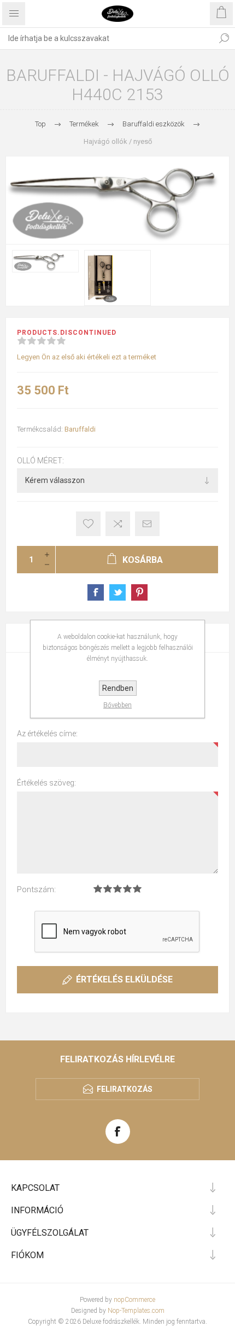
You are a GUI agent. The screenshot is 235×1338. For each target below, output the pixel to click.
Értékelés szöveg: (46, 782)
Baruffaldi (80, 429)
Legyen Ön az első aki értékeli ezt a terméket (86, 357)
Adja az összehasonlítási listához (117, 523)
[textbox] (106, 38)
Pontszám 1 (98, 889)
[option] (45, 261)
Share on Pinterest (139, 592)
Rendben (117, 688)
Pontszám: (36, 889)
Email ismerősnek (147, 523)
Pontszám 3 (117, 889)
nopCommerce (134, 1300)
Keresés (224, 38)
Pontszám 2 (108, 889)
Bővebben (117, 705)
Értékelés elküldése (124, 979)
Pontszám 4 (127, 889)
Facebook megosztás (95, 592)
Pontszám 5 (137, 889)
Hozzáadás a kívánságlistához (88, 523)
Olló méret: (40, 461)
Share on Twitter (117, 592)
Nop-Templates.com (136, 1310)
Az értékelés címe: (47, 733)
